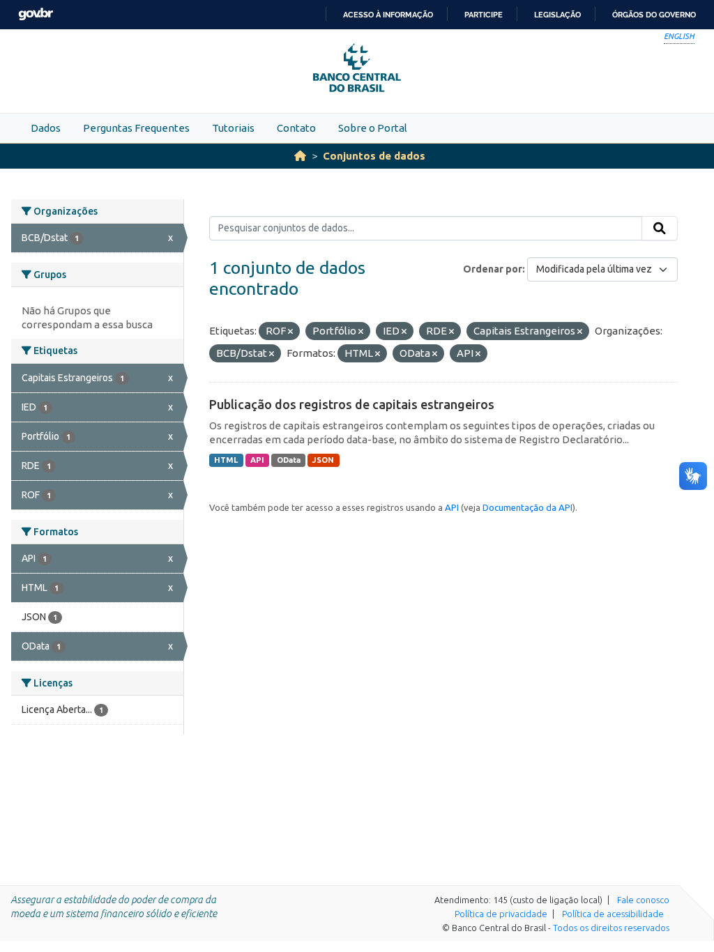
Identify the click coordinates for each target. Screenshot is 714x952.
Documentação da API (527, 507)
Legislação (557, 15)
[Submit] (659, 228)
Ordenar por (492, 269)
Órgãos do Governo (654, 15)
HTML (226, 460)
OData (289, 460)
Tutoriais (233, 128)
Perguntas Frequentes (136, 128)
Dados (46, 128)
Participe (483, 15)
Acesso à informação (388, 15)
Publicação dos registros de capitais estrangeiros (351, 404)
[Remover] (290, 332)
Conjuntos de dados (374, 156)
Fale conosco (643, 900)
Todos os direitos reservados (611, 927)
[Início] (300, 156)
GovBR (35, 14)
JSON (323, 460)
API (257, 460)
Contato (296, 128)
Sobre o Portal (372, 128)
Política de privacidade (501, 914)
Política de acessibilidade (613, 914)
